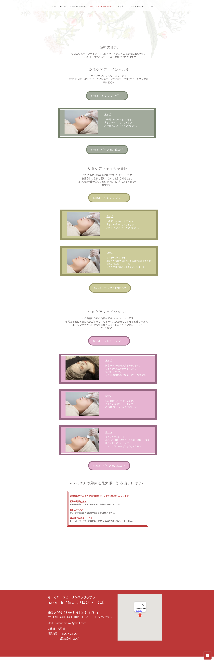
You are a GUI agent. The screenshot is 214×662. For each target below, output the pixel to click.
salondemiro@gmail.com (70, 623)
